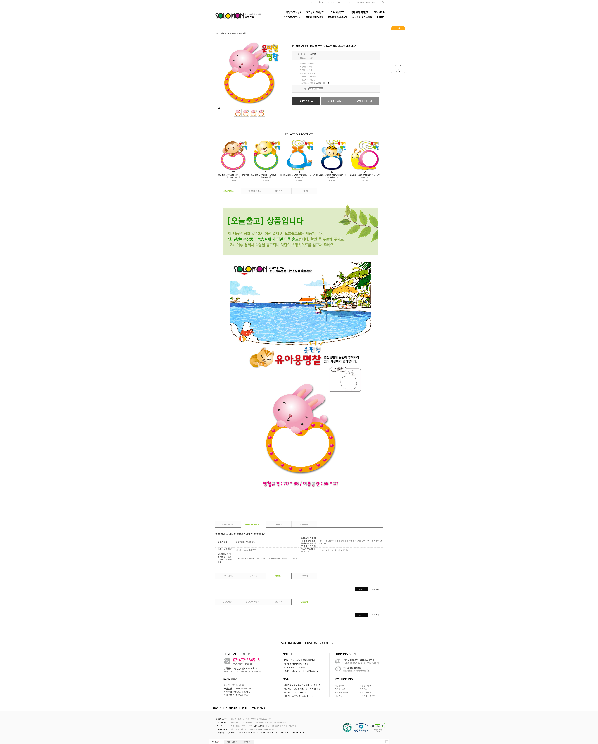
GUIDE (244, 708)
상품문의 (304, 191)
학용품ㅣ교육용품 (228, 33)
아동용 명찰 (241, 33)
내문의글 (338, 696)
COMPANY (217, 708)
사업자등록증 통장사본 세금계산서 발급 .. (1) (302, 685)
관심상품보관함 (341, 692)
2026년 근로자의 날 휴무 (294, 667)
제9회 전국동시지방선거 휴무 (296, 664)
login (313, 2)
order (348, 2)
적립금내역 (339, 685)
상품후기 (278, 191)
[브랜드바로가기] (322, 83)
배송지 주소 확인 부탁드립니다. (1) (298, 696)
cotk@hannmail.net (266, 729)
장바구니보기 (340, 689)
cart (340, 2)
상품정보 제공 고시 (253, 191)
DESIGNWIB (297, 733)
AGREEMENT (231, 708)
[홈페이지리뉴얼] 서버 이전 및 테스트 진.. (301, 671)
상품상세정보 (228, 191)
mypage (330, 2)
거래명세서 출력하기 (368, 696)
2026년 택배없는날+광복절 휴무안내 (299, 660)
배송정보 (253, 576)
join (321, 2)
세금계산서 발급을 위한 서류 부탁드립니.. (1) (302, 689)
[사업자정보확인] (258, 726)
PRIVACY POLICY (259, 708)
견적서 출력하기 (366, 692)
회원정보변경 (365, 685)
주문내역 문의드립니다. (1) (295, 692)
